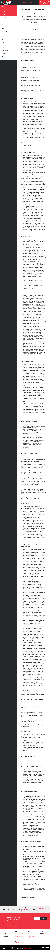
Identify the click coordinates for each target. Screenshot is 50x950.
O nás (19, 2)
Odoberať (44, 918)
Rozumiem (46, 947)
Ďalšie (30, 2)
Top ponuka (4, 14)
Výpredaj (3, 11)
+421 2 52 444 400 (19, 933)
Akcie (3, 6)
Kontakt (25, 2)
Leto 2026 (4, 17)
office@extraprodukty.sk (19, 942)
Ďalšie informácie (27, 948)
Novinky (3, 9)
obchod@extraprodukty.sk (19, 936)
